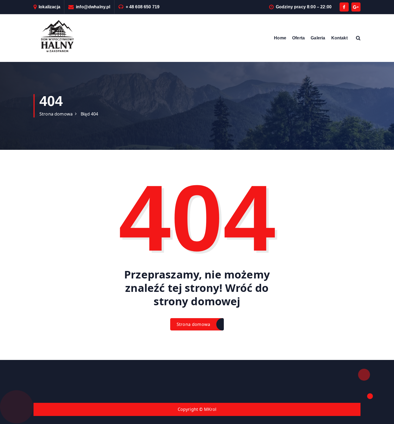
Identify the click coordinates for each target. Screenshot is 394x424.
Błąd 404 (89, 114)
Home (280, 38)
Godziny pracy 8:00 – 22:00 (304, 7)
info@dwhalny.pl (93, 7)
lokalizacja (49, 7)
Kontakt (339, 38)
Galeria (318, 38)
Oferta (298, 38)
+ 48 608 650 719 (143, 7)
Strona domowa (56, 114)
